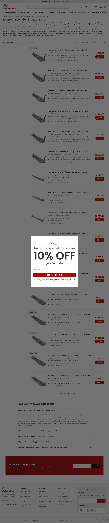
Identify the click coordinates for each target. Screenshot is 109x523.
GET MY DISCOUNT (54, 275)
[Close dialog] (76, 238)
